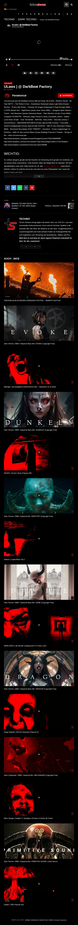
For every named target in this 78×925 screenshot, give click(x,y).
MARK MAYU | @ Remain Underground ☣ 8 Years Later (25, 646)
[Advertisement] (39, 903)
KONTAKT (51, 919)
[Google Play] (43, 14)
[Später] (63, 14)
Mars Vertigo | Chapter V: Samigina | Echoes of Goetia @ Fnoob (28, 818)
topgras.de (57, 919)
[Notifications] (67, 14)
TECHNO (9, 19)
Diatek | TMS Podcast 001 (14, 905)
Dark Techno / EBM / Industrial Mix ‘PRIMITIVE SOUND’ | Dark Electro (31, 861)
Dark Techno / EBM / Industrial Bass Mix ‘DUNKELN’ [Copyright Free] (30, 430)
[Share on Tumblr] (25, 187)
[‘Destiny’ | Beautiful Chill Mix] (71, 206)
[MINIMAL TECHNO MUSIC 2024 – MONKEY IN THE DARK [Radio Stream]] (7, 206)
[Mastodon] (35, 14)
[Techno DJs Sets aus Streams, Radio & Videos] (37, 4)
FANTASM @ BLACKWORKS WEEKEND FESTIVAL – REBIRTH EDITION (32, 300)
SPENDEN (27, 919)
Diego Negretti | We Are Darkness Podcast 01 (21, 732)
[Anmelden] (71, 14)
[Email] (39, 246)
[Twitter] (23, 14)
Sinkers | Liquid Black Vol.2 (14, 559)
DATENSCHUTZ (34, 919)
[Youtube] (31, 14)
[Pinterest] (27, 14)
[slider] (35, 59)
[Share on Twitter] (13, 187)
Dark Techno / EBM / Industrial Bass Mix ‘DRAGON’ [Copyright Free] (30, 689)
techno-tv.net (63, 919)
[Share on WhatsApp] (19, 187)
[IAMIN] (59, 14)
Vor (73, 200)
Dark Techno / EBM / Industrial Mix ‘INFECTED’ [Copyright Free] (28, 516)
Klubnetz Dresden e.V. (51, 166)
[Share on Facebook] (7, 187)
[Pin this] (32, 187)
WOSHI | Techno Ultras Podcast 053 (18, 473)
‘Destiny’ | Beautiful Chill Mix (55, 206)
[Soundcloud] (47, 14)
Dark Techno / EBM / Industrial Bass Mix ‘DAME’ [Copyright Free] (29, 603)
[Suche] (71, 4)
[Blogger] (55, 14)
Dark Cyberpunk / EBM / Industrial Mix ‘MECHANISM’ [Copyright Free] (31, 775)
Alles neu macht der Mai (14, 9)
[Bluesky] (51, 14)
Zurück (6, 200)
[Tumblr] (30, 246)
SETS (46, 919)
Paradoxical (19, 95)
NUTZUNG (41, 919)
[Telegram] (39, 14)
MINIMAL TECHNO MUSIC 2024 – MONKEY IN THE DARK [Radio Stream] (25, 206)
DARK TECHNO (27, 19)
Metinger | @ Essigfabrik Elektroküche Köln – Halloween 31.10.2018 (30, 387)
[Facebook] (19, 14)
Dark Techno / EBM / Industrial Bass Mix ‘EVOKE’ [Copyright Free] (29, 344)
